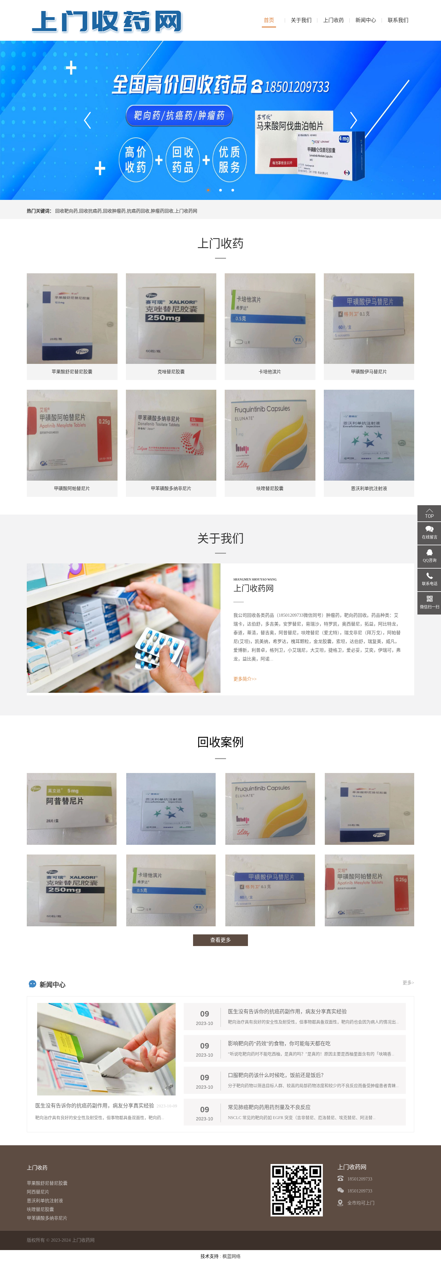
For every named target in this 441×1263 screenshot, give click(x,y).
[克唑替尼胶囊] (72, 890)
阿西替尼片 (38, 1192)
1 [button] (208, 190)
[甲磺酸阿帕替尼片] (370, 890)
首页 (269, 20)
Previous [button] (87, 120)
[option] (220, 120)
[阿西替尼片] (72, 809)
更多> (408, 982)
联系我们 (398, 20)
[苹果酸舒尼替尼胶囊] (370, 809)
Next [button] (353, 120)
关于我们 (301, 20)
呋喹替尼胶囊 (40, 1209)
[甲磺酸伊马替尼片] (270, 890)
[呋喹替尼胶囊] (270, 809)
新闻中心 (365, 20)
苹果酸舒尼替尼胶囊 (47, 1183)
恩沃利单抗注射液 (45, 1200)
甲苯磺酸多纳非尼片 (47, 1218)
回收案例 (220, 742)
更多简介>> (245, 679)
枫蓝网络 (231, 1256)
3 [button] (232, 190)
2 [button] (220, 190)
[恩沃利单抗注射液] (171, 809)
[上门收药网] (107, 20)
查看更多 (220, 940)
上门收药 (333, 20)
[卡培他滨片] (171, 890)
